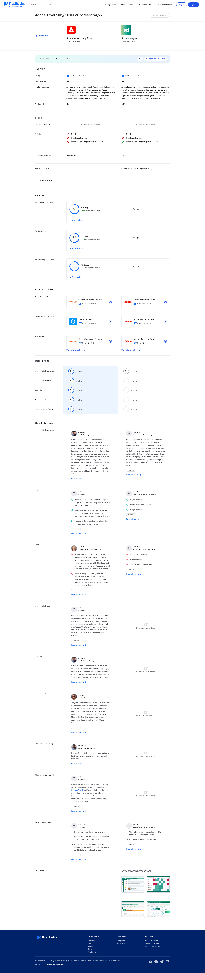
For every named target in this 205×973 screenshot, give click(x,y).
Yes (140, 59)
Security (51, 961)
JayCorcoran (82, 432)
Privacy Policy (62, 961)
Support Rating (41, 400)
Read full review (77, 479)
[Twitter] (162, 962)
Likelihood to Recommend (45, 371)
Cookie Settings (115, 961)
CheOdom (81, 547)
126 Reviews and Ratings (74, 41)
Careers (91, 946)
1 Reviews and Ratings (128, 41)
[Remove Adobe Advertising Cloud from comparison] (114, 26)
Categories (109, 5)
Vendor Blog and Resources (155, 946)
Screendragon (129, 38)
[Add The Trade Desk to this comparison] (110, 321)
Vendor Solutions (151, 941)
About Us (91, 941)
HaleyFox (81, 695)
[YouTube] (150, 962)
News (90, 949)
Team (90, 944)
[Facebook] (156, 962)
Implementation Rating (44, 409)
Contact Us (92, 952)
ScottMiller (136, 432)
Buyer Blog (121, 944)
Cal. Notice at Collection (97, 961)
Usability (38, 390)
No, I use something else (155, 59)
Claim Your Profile (152, 944)
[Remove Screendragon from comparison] (169, 26)
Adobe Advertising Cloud (79, 38)
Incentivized (131, 470)
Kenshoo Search (77, 790)
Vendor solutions (126, 5)
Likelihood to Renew (43, 381)
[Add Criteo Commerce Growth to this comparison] (110, 301)
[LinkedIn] (167, 962)
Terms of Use (40, 961)
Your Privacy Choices (78, 961)
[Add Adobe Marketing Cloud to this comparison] (165, 301)
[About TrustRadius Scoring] (68, 76)
